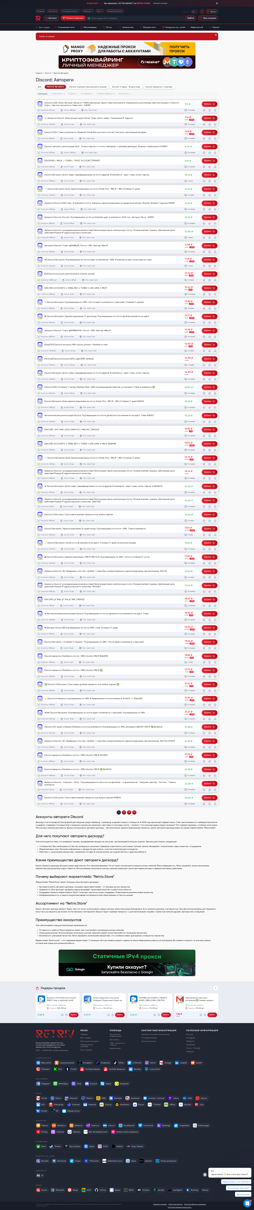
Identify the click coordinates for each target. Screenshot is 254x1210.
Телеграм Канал (115, 11)
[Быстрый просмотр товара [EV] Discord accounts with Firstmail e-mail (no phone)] (204, 280)
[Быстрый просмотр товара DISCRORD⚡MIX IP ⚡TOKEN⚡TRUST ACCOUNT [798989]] (204, 166)
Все (39, 87)
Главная (40, 11)
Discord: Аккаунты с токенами (159, 87)
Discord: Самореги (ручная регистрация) (87, 87)
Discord (48, 73)
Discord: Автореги (55, 87)
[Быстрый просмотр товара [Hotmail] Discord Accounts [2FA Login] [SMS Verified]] (204, 365)
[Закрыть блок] (217, 3)
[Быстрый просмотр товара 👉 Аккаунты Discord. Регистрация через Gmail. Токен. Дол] (204, 124)
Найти (190, 18)
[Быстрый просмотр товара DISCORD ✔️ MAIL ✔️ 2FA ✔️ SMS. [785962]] (204, 605)
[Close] (215, 35)
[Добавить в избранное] (209, 110)
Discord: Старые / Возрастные (126, 87)
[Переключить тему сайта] (194, 12)
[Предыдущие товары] (209, 988)
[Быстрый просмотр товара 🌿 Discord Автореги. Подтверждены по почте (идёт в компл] (204, 266)
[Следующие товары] (215, 988)
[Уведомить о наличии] (215, 110)
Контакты (53, 11)
